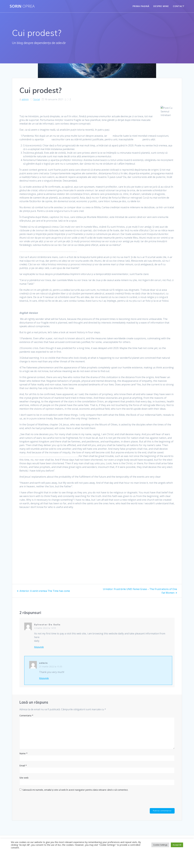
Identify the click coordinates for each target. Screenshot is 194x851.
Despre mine (161, 6)
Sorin (22, 6)
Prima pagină (141, 6)
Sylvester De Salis (47, 624)
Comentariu (26, 715)
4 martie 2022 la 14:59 (45, 628)
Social (36, 99)
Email (23, 765)
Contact (178, 6)
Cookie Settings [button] (160, 844)
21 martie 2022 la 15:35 (50, 666)
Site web (23, 777)
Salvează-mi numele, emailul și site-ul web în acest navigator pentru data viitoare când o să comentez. (75, 789)
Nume (23, 753)
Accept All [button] (177, 844)
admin (25, 99)
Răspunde (39, 647)
